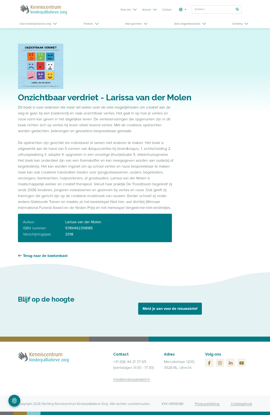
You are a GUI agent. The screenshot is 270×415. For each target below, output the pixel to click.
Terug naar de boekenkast (45, 255)
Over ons (125, 9)
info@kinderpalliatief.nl (131, 379)
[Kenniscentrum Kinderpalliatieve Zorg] (43, 9)
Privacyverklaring (207, 403)
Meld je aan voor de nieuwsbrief (170, 308)
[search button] (237, 9)
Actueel (146, 9)
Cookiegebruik (241, 403)
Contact (166, 9)
